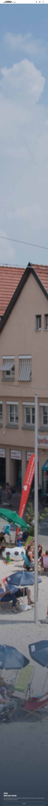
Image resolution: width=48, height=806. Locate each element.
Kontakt (24, 803)
